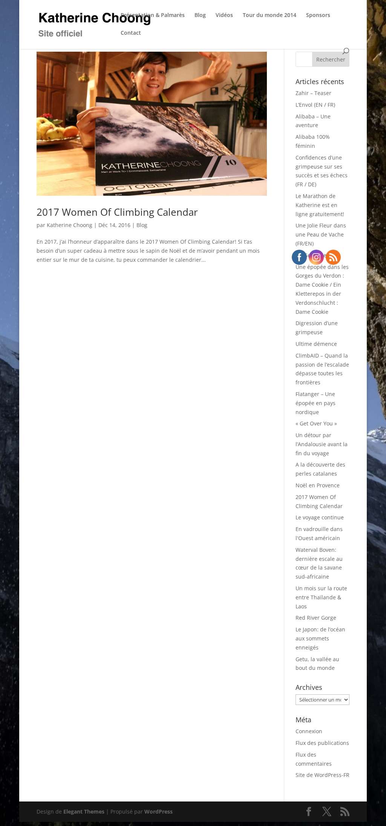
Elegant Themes (83, 811)
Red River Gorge (316, 617)
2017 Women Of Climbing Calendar (117, 212)
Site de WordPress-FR (322, 774)
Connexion (309, 731)
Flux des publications (322, 742)
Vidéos (224, 15)
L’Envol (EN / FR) (315, 104)
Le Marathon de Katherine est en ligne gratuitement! (320, 205)
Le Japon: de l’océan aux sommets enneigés (320, 638)
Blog (200, 15)
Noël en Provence (318, 485)
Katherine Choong (69, 225)
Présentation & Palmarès (153, 15)
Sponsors (318, 15)
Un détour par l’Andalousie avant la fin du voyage (322, 444)
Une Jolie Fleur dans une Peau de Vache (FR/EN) (321, 234)
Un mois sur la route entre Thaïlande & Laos (321, 597)
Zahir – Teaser (313, 93)
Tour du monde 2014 (269, 15)
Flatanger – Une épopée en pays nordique (315, 403)
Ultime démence (316, 343)
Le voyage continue (320, 517)
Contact (131, 33)
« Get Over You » (316, 423)
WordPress (158, 811)
